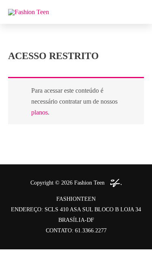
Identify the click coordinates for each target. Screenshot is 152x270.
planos (39, 112)
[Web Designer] (114, 183)
